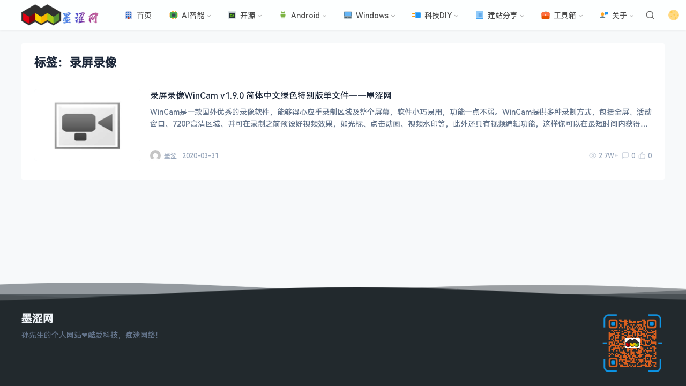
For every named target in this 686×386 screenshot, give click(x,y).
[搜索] (650, 15)
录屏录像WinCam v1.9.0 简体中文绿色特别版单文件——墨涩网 (271, 95)
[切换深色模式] (673, 15)
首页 (144, 15)
